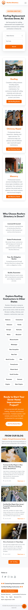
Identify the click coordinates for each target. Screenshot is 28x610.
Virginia (7, 384)
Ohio (21, 359)
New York (14, 354)
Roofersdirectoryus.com (13, 605)
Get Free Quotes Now (14, 423)
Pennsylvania (14, 364)
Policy (2, 597)
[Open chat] (24, 606)
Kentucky (19, 329)
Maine (8, 334)
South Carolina (14, 374)
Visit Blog (15, 561)
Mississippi (14, 344)
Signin (10, 597)
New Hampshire (14, 349)
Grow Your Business (10, 591)
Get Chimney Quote (14, 149)
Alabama (7, 319)
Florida (19, 324)
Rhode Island (14, 369)
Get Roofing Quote (14, 101)
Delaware (9, 324)
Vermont (19, 379)
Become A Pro (17, 597)
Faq (7, 597)
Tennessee (9, 379)
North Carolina (10, 359)
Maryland (18, 334)
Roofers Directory (6, 594)
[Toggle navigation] (26, 3)
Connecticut (19, 319)
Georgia (8, 329)
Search (14, 46)
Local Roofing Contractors (19, 594)
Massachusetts (14, 339)
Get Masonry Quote (14, 196)
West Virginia (19, 384)
